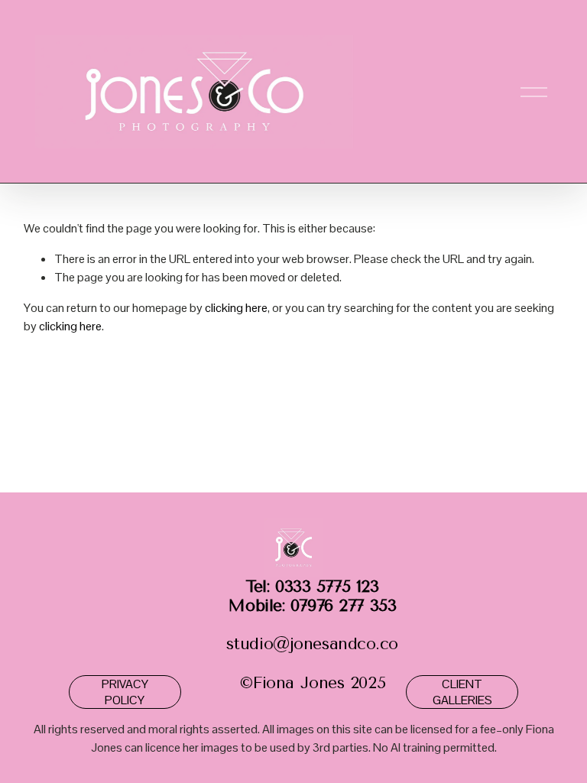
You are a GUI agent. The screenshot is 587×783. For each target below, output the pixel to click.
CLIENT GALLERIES (462, 692)
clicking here (236, 308)
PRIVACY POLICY (125, 692)
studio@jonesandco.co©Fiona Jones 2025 (312, 634)
